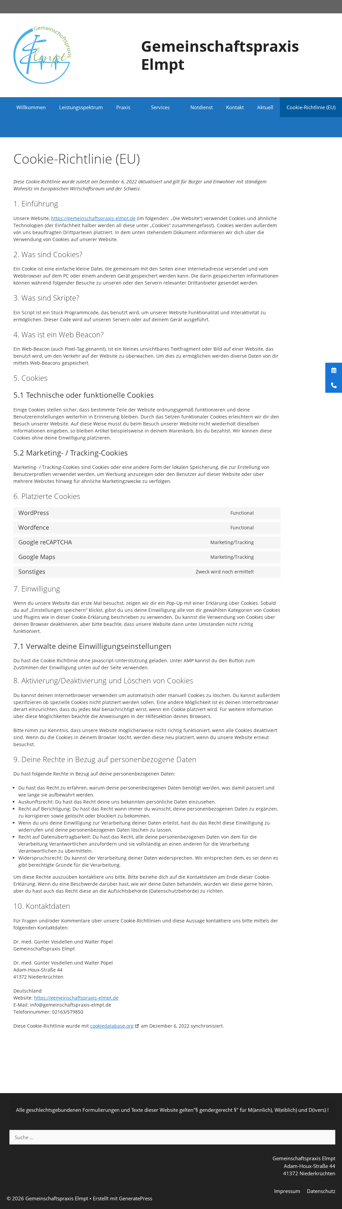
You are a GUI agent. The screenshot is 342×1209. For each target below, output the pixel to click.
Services (160, 107)
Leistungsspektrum (81, 107)
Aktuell (265, 107)
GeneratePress (135, 1198)
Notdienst (201, 107)
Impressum (287, 1191)
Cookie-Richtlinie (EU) (311, 107)
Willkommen (31, 107)
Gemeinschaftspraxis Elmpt (220, 55)
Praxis (123, 107)
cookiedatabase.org (112, 1026)
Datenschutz (321, 1191)
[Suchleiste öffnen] (332, 127)
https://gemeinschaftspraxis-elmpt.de (93, 218)
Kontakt (235, 107)
